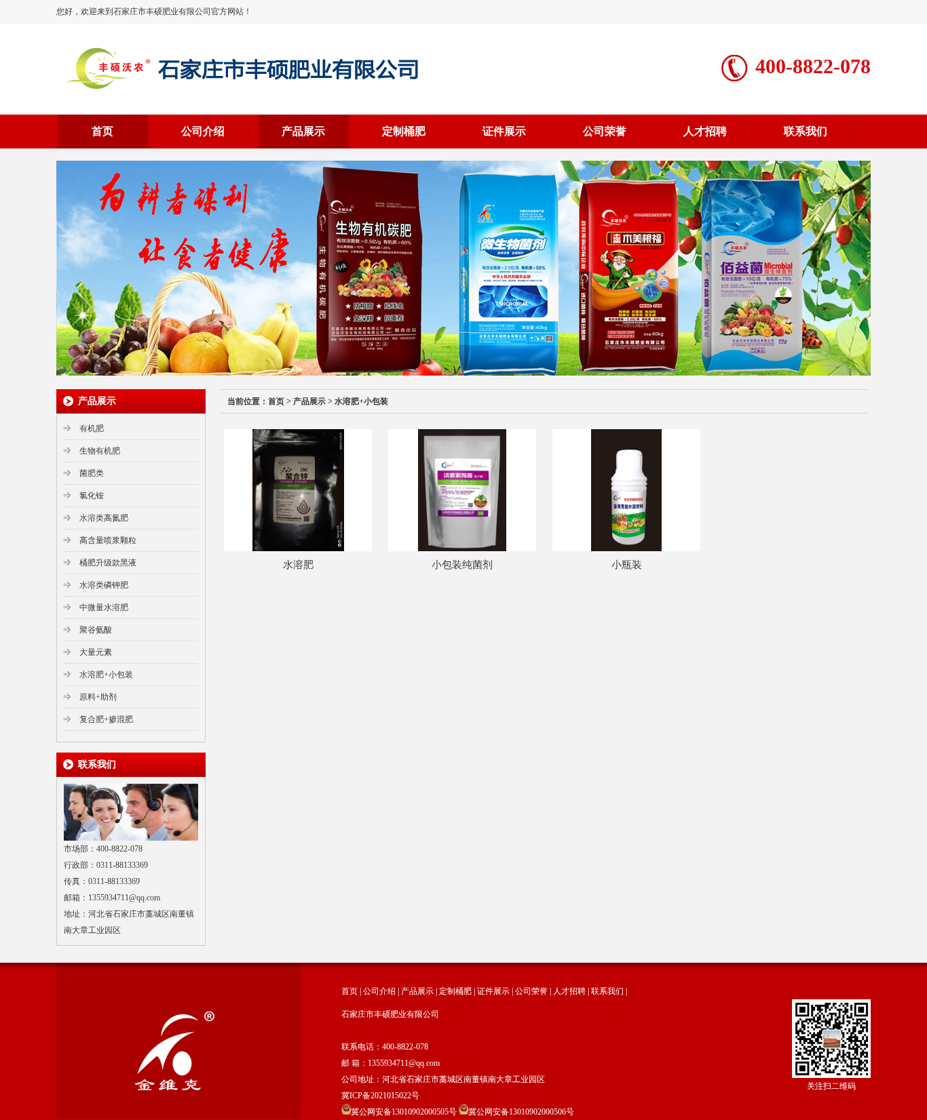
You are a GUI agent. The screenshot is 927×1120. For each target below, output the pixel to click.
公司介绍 (203, 131)
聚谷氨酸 (95, 630)
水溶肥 (298, 564)
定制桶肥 (403, 131)
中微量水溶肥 (103, 607)
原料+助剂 (98, 697)
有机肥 (91, 428)
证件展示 (504, 131)
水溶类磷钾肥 (103, 585)
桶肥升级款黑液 (107, 562)
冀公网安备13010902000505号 (404, 1112)
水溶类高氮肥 (103, 518)
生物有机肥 (99, 451)
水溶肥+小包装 (106, 674)
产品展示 (303, 131)
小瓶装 (626, 564)
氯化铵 (91, 495)
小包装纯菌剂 (462, 564)
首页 (102, 131)
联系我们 (805, 131)
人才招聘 (705, 131)
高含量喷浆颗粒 (107, 540)
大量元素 (95, 652)
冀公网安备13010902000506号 (521, 1112)
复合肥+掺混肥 (106, 719)
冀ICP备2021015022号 (380, 1095)
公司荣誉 (604, 131)
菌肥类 (91, 473)
